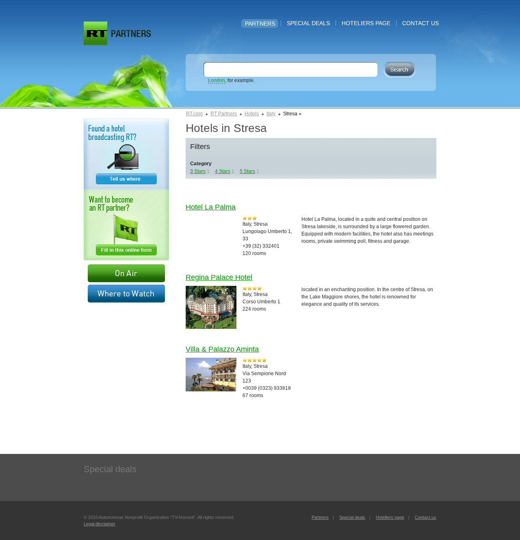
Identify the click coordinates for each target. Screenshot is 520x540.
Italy (270, 114)
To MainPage (131, 33)
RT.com (194, 114)
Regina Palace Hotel (219, 277)
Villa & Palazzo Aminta (222, 349)
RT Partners (223, 114)
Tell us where (126, 154)
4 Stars (222, 171)
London (216, 80)
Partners (260, 23)
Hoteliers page (366, 23)
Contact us (420, 23)
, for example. (231, 80)
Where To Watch (126, 293)
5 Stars (247, 171)
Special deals (308, 23)
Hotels (252, 114)
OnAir (126, 273)
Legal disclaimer (99, 523)
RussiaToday (95, 33)
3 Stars (198, 171)
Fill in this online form (126, 225)
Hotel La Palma (211, 207)
